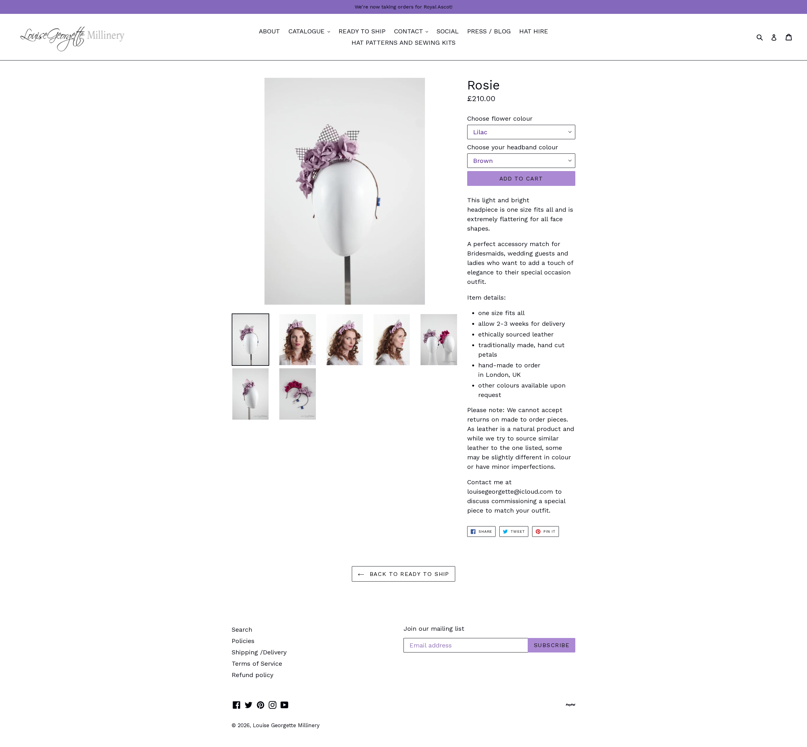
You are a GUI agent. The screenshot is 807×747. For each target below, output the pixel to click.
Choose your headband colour (512, 147)
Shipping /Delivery (259, 652)
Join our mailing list (434, 628)
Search (242, 629)
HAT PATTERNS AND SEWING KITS (403, 42)
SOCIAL (448, 31)
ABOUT (269, 31)
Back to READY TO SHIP (408, 574)
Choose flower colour (499, 118)
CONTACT (412, 31)
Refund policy (252, 675)
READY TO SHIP (362, 31)
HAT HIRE (533, 31)
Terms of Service (257, 663)
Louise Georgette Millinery (286, 725)
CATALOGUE (310, 31)
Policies (243, 641)
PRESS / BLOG (489, 31)
